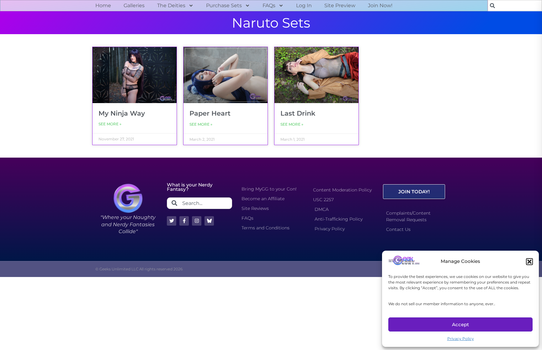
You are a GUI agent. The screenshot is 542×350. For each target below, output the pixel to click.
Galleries (134, 5)
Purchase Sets (224, 5)
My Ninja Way (121, 113)
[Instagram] (196, 221)
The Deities (171, 5)
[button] (529, 262)
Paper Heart (210, 113)
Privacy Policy (460, 338)
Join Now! (380, 5)
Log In (304, 5)
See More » (109, 124)
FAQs (269, 5)
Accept (460, 324)
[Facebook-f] (184, 221)
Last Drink (297, 113)
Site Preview (339, 5)
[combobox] (515, 5)
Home (103, 5)
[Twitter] (171, 221)
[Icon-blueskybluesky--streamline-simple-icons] (209, 221)
